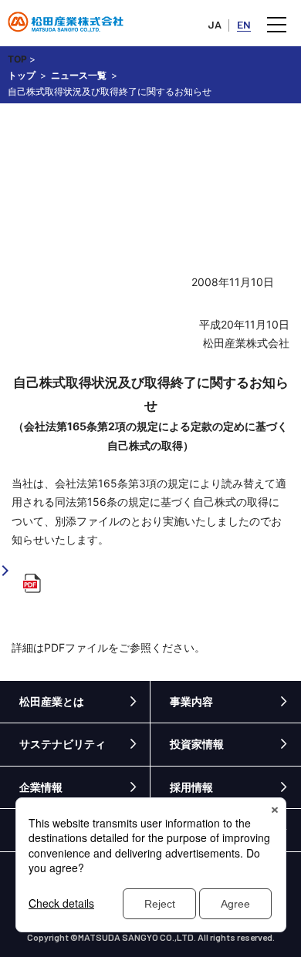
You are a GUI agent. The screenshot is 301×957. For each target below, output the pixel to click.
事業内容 (191, 701)
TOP (17, 59)
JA (215, 24)
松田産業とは (51, 701)
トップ (22, 75)
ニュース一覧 (79, 75)
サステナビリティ (62, 743)
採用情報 (191, 787)
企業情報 (41, 787)
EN (244, 24)
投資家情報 (197, 743)
